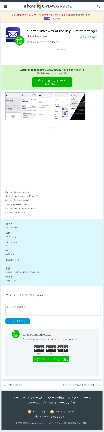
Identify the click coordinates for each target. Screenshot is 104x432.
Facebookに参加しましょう (52, 416)
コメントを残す (88, 36)
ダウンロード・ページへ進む (51, 359)
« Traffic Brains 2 (14, 385)
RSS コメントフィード (66, 411)
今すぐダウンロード (52, 82)
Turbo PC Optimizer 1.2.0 (36, 334)
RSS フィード (39, 411)
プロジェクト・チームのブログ (59, 402)
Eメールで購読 (56, 397)
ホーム (16, 397)
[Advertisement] (62, 57)
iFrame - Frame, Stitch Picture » (81, 385)
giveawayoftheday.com (36, 423)
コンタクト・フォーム (78, 397)
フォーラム (33, 402)
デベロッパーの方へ (34, 397)
